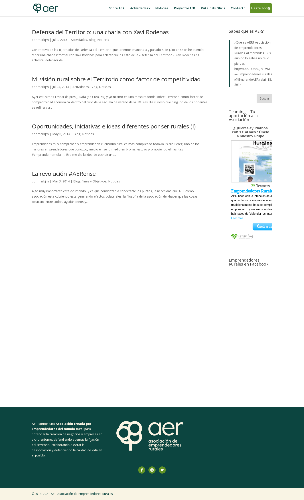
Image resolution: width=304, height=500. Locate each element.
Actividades (139, 8)
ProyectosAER (184, 8)
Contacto (238, 8)
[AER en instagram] (152, 470)
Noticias (161, 8)
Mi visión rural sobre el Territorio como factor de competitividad (116, 79)
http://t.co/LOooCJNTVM (252, 69)
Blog (92, 40)
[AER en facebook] (141, 470)
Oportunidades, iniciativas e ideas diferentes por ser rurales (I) (114, 126)
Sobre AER (116, 8)
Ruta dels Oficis (213, 8)
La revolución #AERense (64, 174)
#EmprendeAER (257, 53)
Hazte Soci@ (261, 8)
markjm (43, 40)
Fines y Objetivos (94, 181)
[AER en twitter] (162, 470)
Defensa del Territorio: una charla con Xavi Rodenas (100, 32)
